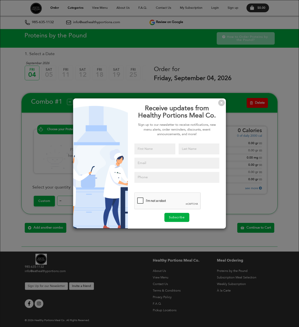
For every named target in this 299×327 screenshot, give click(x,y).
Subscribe (177, 217)
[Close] (221, 103)
